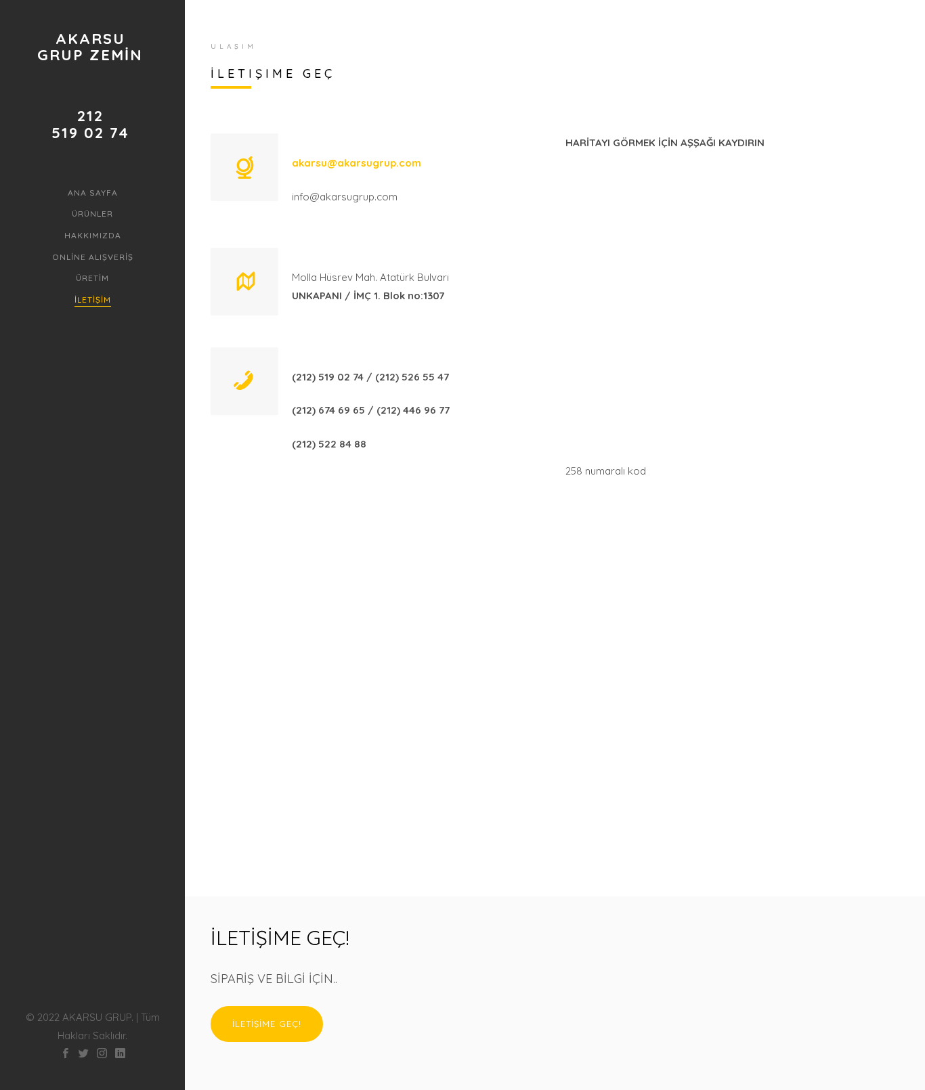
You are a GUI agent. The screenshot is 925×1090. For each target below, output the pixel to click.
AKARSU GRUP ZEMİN (90, 46)
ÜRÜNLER (92, 214)
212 (90, 116)
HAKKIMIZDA (92, 235)
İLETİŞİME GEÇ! (266, 1023)
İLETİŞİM (92, 300)
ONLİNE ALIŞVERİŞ (92, 257)
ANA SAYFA (93, 193)
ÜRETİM (92, 278)
